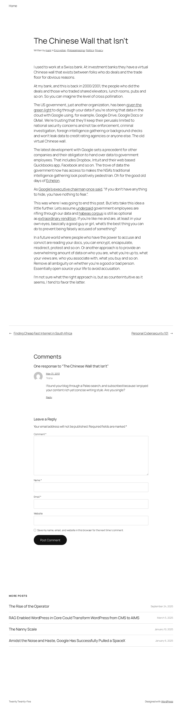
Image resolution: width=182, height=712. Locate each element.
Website (38, 513)
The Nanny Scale (23, 629)
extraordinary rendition (57, 218)
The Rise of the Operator (29, 606)
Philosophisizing (76, 50)
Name (38, 480)
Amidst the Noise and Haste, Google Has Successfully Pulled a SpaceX (67, 641)
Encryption (60, 50)
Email (37, 496)
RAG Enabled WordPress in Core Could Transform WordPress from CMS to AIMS (74, 618)
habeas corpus (91, 213)
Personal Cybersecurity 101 (150, 333)
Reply (49, 397)
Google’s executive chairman (62, 189)
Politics (90, 50)
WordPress (167, 701)
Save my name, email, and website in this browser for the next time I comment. (80, 530)
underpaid (84, 208)
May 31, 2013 (53, 373)
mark (48, 50)
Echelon (53, 180)
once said (94, 189)
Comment (40, 434)
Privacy (99, 50)
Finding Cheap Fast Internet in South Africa (43, 333)
